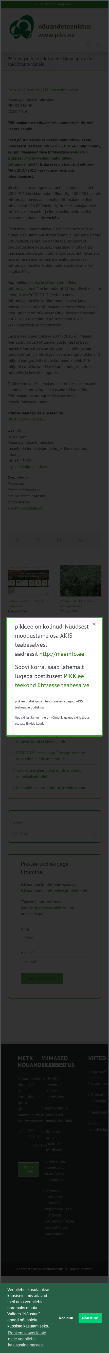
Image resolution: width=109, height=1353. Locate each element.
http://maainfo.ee (61, 654)
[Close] (94, 624)
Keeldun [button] (66, 1318)
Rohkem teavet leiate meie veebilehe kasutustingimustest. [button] (27, 1339)
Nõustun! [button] (90, 1318)
